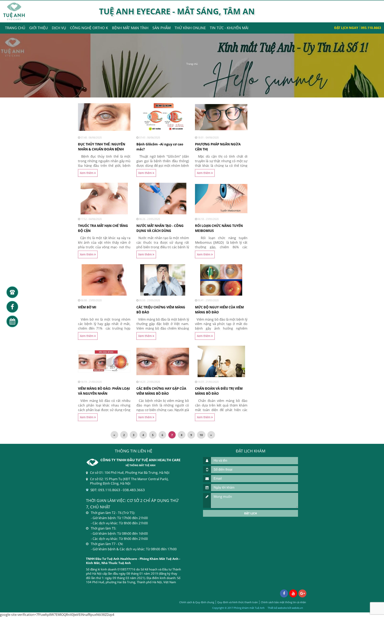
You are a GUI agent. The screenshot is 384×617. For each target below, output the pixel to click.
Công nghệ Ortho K (89, 27)
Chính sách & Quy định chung (196, 602)
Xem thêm (87, 173)
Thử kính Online (190, 27)
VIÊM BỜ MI (87, 307)
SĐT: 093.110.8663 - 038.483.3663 (117, 490)
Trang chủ (15, 27)
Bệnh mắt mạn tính (130, 27)
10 (201, 435)
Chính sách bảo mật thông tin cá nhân (283, 602)
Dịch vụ (59, 27)
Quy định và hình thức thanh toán (237, 602)
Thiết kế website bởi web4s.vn (285, 608)
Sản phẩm (161, 27)
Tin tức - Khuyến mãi (229, 27)
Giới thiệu (38, 27)
